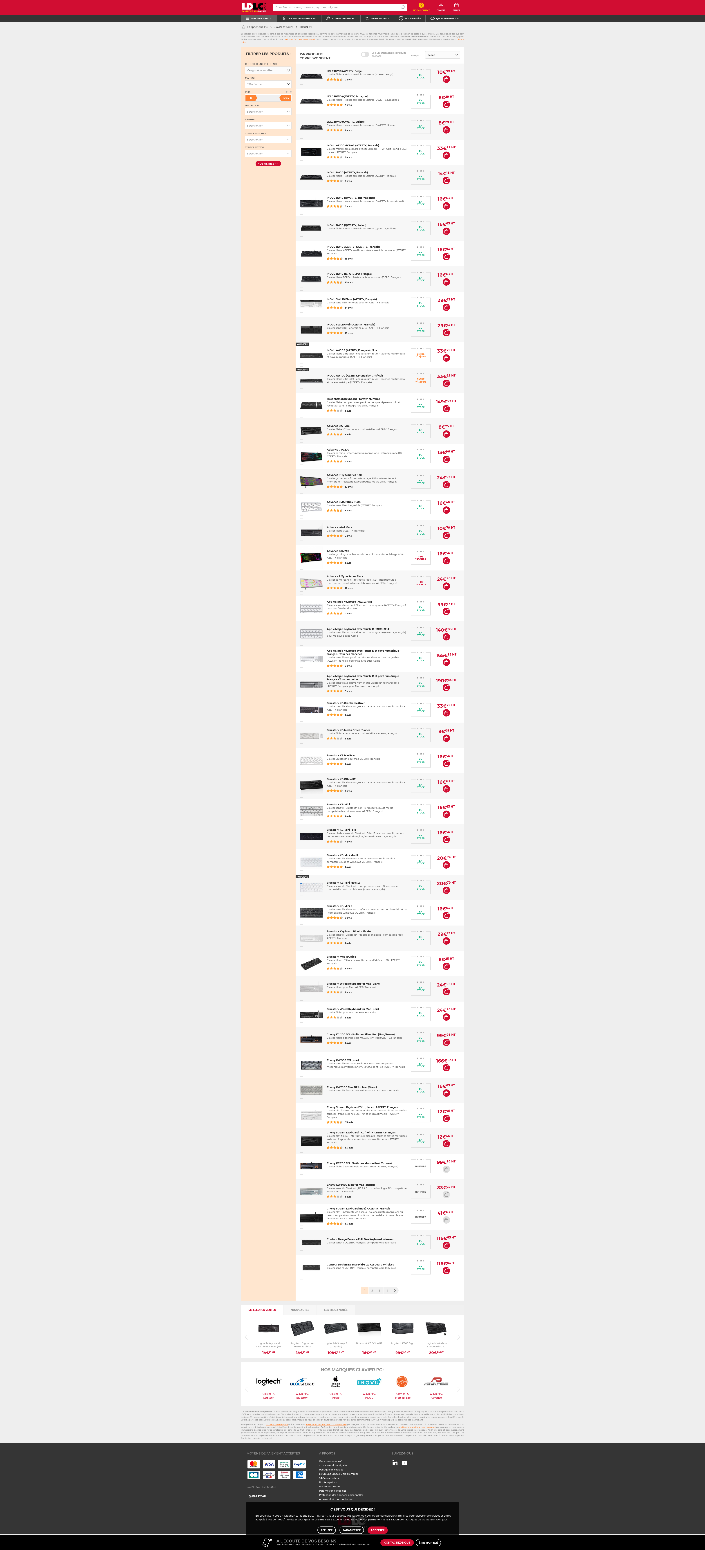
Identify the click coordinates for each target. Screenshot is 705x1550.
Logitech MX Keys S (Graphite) (335, 1345)
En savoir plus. (439, 1519)
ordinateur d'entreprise (277, 1424)
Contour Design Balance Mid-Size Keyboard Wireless (360, 1264)
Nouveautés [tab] (300, 1310)
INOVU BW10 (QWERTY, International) (351, 197)
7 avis (348, 79)
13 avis (348, 258)
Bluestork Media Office (341, 956)
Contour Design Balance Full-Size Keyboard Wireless (360, 1239)
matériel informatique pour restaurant (417, 1427)
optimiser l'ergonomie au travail (299, 39)
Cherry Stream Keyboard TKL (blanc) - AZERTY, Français (362, 1107)
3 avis (348, 206)
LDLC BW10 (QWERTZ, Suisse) (346, 121)
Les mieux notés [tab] (336, 1310)
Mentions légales (337, 1465)
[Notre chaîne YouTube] (404, 1464)
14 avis (348, 307)
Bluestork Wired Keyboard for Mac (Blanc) (354, 983)
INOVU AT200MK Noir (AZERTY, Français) (353, 145)
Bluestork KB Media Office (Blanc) (348, 730)
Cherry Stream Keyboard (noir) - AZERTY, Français (358, 1208)
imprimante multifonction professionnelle (326, 1424)
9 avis (348, 180)
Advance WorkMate (339, 527)
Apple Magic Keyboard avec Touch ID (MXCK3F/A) (358, 629)
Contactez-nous (397, 1542)
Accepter (378, 1530)
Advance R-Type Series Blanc (345, 576)
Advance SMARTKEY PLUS (344, 502)
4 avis (348, 104)
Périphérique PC (257, 27)
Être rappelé (428, 1542)
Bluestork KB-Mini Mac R (342, 855)
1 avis (347, 410)
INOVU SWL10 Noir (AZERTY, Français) (351, 324)
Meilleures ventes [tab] (262, 1310)
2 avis (348, 535)
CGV (321, 1465)
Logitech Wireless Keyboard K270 (436, 1345)
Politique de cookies (331, 1469)
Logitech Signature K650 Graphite (302, 1345)
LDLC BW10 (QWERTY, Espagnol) (347, 96)
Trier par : (416, 55)
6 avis (348, 157)
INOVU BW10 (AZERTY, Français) (347, 172)
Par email (259, 1496)
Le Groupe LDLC (328, 1473)
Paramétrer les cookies (332, 1490)
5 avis (348, 790)
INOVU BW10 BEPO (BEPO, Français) (350, 274)
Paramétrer (352, 1530)
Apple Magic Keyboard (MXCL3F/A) (349, 601)
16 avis (348, 333)
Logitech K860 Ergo (402, 1343)
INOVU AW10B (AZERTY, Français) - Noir (352, 350)
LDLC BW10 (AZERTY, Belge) (345, 71)
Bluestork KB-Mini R (339, 906)
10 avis (348, 282)
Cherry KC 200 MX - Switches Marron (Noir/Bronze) (359, 1163)
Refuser (327, 1530)
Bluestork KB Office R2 (341, 779)
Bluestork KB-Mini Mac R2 (343, 882)
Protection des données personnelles (341, 1494)
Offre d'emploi (349, 1473)
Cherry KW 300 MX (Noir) (343, 1060)
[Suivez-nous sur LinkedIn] (395, 1464)
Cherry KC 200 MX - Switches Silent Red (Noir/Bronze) (361, 1034)
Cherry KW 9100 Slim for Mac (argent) (351, 1185)
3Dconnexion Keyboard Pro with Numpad (353, 399)
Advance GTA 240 (338, 551)
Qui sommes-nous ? (330, 1461)
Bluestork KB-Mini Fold (341, 829)
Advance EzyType (338, 426)
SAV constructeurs (329, 1478)
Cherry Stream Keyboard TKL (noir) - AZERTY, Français (361, 1132)
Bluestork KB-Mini (338, 804)
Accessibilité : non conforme (335, 1499)
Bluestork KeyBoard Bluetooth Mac (349, 931)
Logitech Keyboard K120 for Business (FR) (268, 1345)
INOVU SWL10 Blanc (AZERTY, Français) (352, 299)
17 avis (348, 486)
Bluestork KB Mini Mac (341, 755)
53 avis (348, 1122)
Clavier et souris (283, 27)
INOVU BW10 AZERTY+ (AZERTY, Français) (353, 247)
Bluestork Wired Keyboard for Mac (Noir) (353, 1009)
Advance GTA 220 (338, 449)
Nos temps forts (328, 1482)
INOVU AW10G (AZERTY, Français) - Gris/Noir (355, 375)
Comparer (308, 86)
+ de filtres (266, 163)
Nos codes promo (329, 1486)
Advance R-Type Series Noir (344, 475)
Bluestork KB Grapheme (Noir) (346, 703)
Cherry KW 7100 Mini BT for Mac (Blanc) (352, 1087)
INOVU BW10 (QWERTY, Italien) (346, 225)
